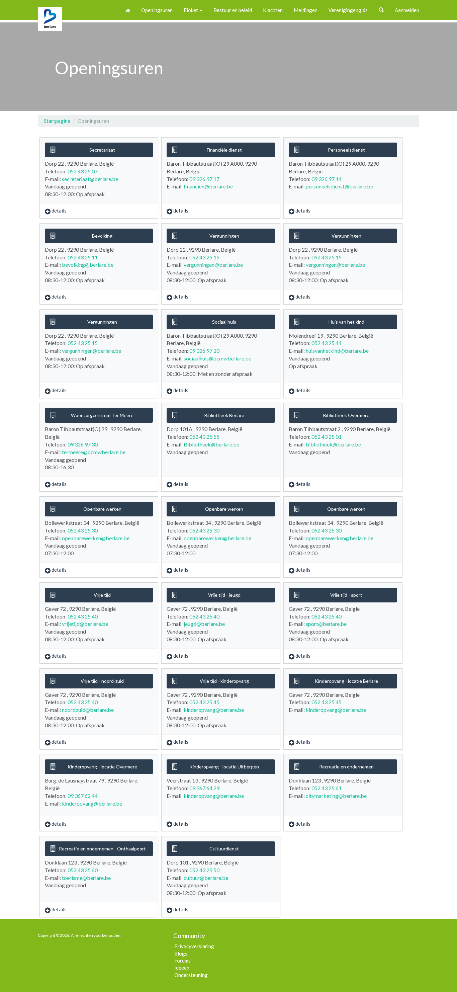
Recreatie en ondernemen (346, 766)
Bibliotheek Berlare (224, 415)
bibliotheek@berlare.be (333, 444)
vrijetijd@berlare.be (85, 624)
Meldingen (305, 10)
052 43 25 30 (83, 530)
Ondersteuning (191, 975)
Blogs (180, 953)
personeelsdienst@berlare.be (339, 186)
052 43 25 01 (326, 436)
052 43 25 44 (326, 343)
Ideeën (181, 968)
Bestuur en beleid (232, 10)
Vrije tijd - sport (346, 595)
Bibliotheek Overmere (346, 415)
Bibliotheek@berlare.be (211, 444)
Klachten (273, 10)
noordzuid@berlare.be (88, 710)
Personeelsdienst (346, 150)
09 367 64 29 (204, 788)
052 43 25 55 (204, 436)
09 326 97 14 (326, 179)
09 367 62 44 (83, 796)
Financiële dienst (224, 150)
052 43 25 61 (326, 788)
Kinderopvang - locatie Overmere (102, 766)
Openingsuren (157, 10)
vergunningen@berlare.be (213, 264)
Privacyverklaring (194, 946)
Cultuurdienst (224, 848)
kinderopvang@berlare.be (214, 710)
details (59, 211)
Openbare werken (102, 509)
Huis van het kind (346, 322)
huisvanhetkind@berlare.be (337, 350)
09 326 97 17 (204, 179)
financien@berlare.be (208, 186)
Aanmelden (407, 10)
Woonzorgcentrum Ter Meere (102, 415)
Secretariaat (102, 150)
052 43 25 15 (204, 257)
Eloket (191, 10)
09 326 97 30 (83, 444)
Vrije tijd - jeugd (224, 595)
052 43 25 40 (83, 616)
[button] (381, 10)
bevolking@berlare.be (87, 264)
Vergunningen (224, 236)
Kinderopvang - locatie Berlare (346, 681)
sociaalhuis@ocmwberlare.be (217, 358)
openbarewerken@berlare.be (95, 538)
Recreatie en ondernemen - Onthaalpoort (102, 848)
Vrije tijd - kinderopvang (224, 681)
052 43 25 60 (83, 870)
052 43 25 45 (204, 702)
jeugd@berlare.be (204, 624)
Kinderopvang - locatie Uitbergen (224, 766)
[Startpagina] (127, 10)
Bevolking (102, 236)
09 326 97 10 (204, 350)
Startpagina (57, 121)
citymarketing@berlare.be (336, 796)
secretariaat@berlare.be (90, 179)
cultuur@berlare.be (206, 878)
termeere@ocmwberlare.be (93, 452)
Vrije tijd (102, 595)
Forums (182, 961)
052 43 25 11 (83, 257)
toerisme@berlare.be (86, 878)
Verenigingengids (348, 10)
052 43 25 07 (83, 171)
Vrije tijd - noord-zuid (102, 681)
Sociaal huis (224, 322)
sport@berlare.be (326, 624)
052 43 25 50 (204, 870)
